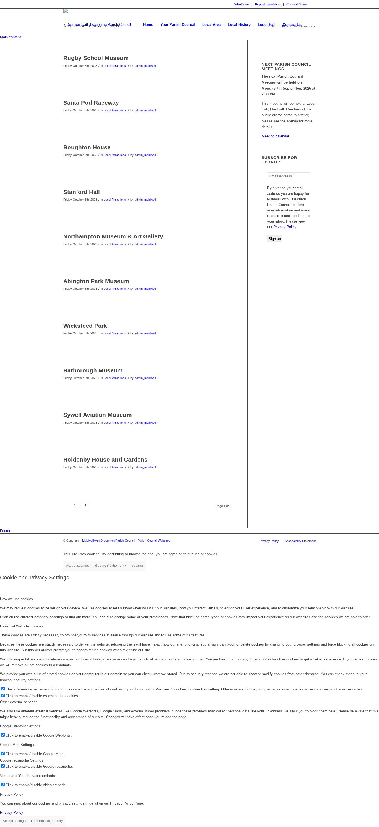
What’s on (241, 4)
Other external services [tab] (18, 702)
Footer (5, 531)
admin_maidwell (145, 65)
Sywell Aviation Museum (97, 415)
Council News (296, 4)
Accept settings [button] (77, 566)
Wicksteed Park (85, 325)
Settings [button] (138, 566)
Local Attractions (115, 65)
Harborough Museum (93, 370)
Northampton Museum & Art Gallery (113, 236)
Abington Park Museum (96, 281)
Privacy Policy (284, 227)
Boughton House (87, 147)
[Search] (310, 25)
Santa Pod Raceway (91, 102)
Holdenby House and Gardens (105, 459)
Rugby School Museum (96, 58)
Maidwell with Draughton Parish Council (108, 540)
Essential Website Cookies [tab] (21, 626)
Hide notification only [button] (110, 566)
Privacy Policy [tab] (11, 794)
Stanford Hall (81, 192)
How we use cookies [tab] (16, 599)
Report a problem (268, 4)
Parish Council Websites (154, 540)
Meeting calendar (275, 136)
